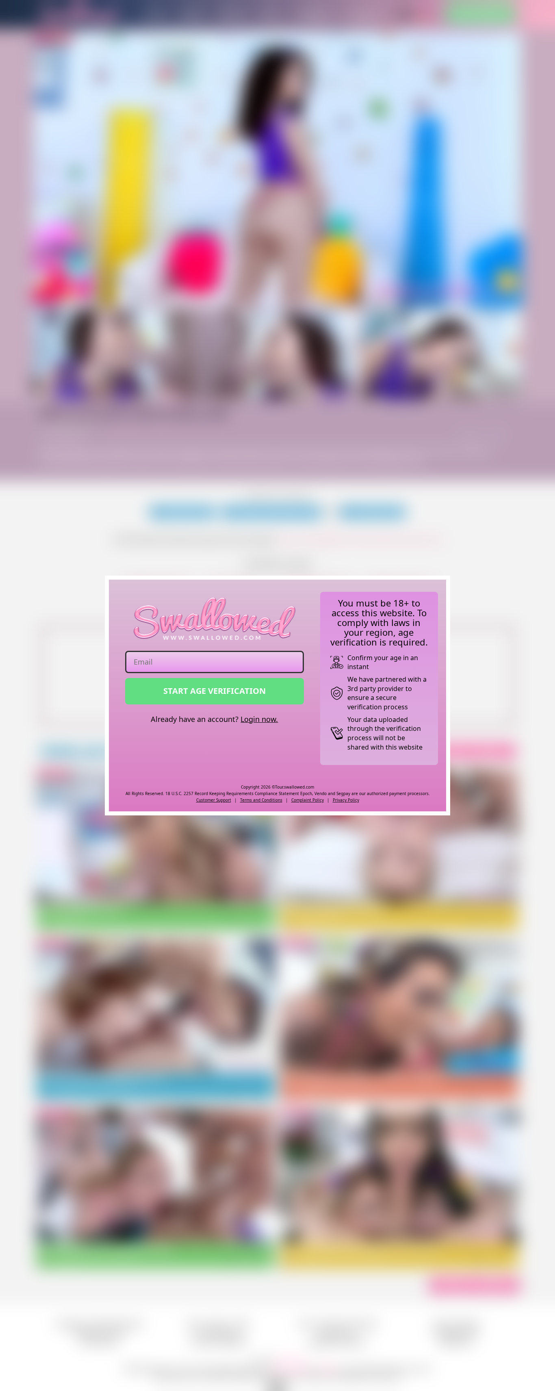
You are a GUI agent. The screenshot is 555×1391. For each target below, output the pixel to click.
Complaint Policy (307, 800)
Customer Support (213, 800)
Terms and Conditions (261, 800)
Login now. (259, 719)
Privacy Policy (346, 800)
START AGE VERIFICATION (214, 690)
